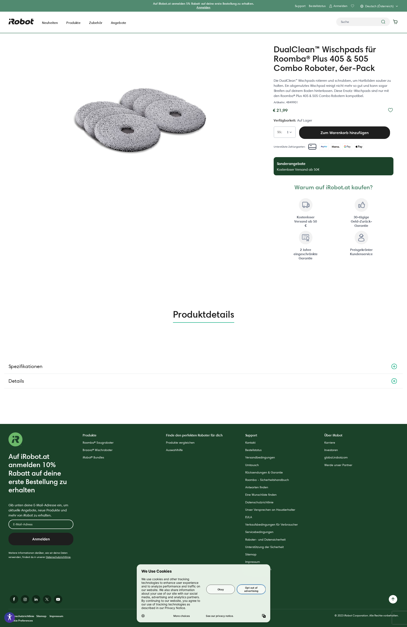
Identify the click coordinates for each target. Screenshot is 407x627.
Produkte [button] (73, 23)
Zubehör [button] (95, 23)
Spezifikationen (25, 366)
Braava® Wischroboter (98, 450)
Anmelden (203, 7)
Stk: (279, 132)
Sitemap (250, 554)
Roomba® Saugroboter (98, 442)
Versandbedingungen (260, 457)
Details (16, 381)
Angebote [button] (118, 23)
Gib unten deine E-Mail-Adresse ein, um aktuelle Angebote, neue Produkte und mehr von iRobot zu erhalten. (38, 510)
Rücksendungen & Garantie (264, 472)
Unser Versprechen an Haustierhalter (270, 510)
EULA (248, 517)
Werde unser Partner (338, 465)
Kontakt (250, 442)
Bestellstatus (317, 6)
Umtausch (252, 465)
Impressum (252, 562)
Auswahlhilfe (174, 450)
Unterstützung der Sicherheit (264, 547)
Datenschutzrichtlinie (58, 557)
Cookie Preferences (20, 620)
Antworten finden (256, 487)
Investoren (331, 450)
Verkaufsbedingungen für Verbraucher (271, 524)
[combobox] (363, 22)
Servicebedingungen (259, 532)
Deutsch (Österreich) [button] (379, 6)
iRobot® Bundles (93, 457)
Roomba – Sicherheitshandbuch (267, 480)
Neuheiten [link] (50, 23)
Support (300, 6)
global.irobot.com (336, 457)
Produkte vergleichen (180, 442)
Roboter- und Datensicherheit (265, 539)
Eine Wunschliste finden (261, 495)
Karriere (329, 442)
